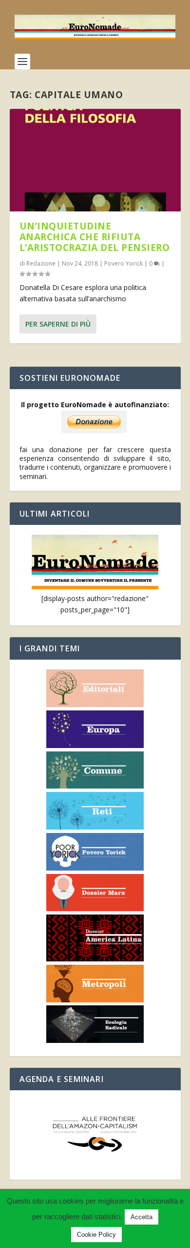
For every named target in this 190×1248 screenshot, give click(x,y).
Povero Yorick (123, 263)
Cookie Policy (96, 1234)
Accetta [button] (141, 1217)
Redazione (41, 263)
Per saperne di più (58, 324)
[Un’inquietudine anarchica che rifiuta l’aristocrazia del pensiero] (95, 160)
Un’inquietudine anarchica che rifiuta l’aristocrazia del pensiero (94, 237)
